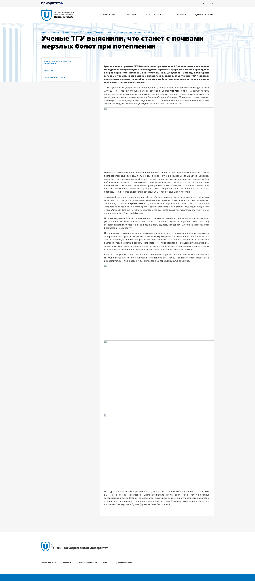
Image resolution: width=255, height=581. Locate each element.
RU (203, 3)
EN (212, 3)
